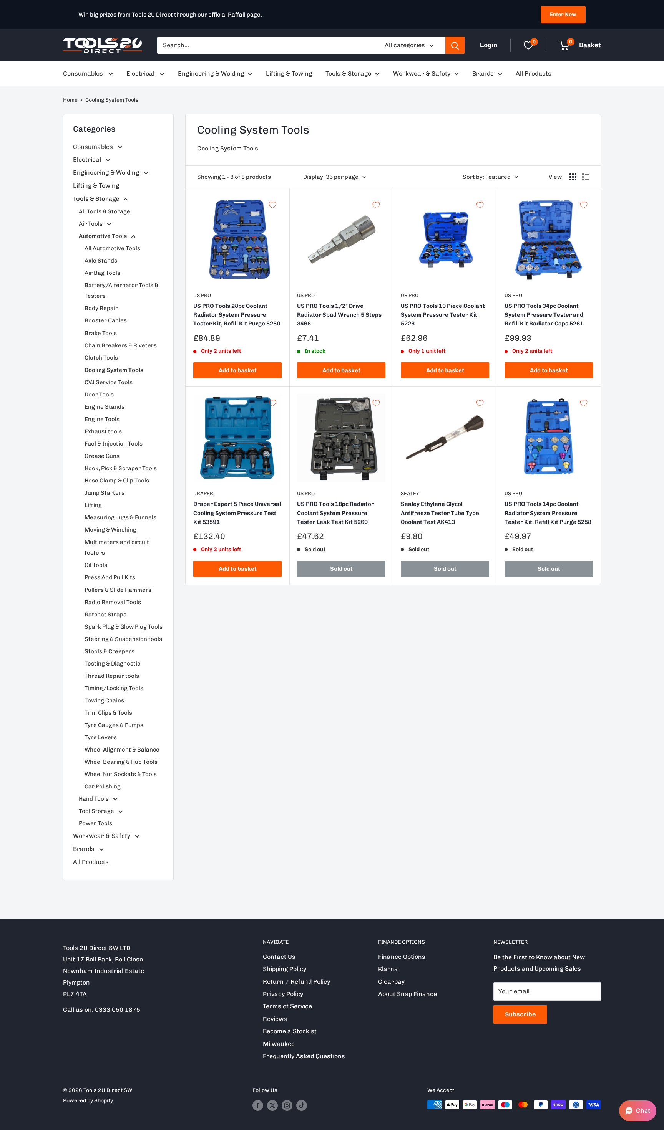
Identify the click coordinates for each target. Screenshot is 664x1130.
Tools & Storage (348, 73)
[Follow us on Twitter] (272, 1105)
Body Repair (101, 308)
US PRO (202, 295)
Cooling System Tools (112, 100)
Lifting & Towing (289, 73)
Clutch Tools (101, 357)
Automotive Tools (103, 236)
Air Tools (91, 223)
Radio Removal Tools (113, 602)
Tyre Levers (101, 737)
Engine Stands (104, 406)
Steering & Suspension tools (123, 639)
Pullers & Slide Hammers (118, 589)
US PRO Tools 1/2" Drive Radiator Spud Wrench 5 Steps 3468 (339, 314)
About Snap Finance (407, 994)
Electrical (141, 73)
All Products (533, 73)
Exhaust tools (103, 431)
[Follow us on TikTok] (301, 1105)
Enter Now (563, 14)
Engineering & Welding (211, 73)
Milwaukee (279, 1043)
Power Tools (95, 823)
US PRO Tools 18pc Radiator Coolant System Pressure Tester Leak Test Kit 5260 (335, 513)
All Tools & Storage (104, 211)
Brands (483, 73)
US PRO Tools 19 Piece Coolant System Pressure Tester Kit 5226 (443, 314)
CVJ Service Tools (109, 382)
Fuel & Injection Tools (114, 443)
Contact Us (279, 956)
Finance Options (401, 956)
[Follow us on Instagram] (287, 1105)
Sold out (341, 568)
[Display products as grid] (572, 176)
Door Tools (99, 394)
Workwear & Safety (421, 73)
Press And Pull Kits (110, 577)
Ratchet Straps (105, 614)
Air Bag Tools (102, 272)
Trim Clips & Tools (108, 712)
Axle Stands (101, 260)
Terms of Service (287, 1006)
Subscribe (520, 1014)
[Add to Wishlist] (272, 205)
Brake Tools (101, 333)
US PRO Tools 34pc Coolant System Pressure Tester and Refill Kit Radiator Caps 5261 (544, 314)
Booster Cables (106, 320)
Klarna (388, 969)
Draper (203, 493)
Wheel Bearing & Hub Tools (121, 761)
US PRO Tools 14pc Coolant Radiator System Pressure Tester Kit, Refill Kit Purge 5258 (548, 513)
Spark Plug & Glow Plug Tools (124, 626)
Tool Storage (97, 811)
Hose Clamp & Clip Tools (117, 480)
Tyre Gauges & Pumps (114, 725)
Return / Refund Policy (296, 981)
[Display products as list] (585, 176)
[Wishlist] (528, 45)
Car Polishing (103, 786)
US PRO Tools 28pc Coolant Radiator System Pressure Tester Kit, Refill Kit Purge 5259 (236, 314)
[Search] (455, 45)
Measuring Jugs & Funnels (120, 517)
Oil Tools (96, 565)
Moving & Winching (110, 529)
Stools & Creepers (109, 651)
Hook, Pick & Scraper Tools (121, 468)
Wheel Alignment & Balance (122, 749)
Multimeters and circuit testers (117, 547)
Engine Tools (102, 419)
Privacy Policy (283, 994)
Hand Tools (94, 798)
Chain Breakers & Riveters (121, 345)
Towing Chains (104, 700)
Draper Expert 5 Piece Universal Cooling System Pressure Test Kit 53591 (237, 513)
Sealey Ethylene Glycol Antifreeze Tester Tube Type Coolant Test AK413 (440, 513)
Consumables (84, 73)
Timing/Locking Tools (114, 688)
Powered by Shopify (88, 1100)
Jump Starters (104, 492)
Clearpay (391, 981)
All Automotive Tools (112, 248)
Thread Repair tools (112, 675)
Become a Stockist (290, 1031)
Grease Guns (102, 456)
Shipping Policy (284, 969)
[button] (637, 1110)
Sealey (410, 493)
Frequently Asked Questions (304, 1056)
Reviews (275, 1019)
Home (70, 100)
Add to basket (238, 370)
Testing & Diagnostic (112, 663)
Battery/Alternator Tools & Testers (121, 290)
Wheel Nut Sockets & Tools (121, 774)
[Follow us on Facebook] (257, 1105)
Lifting (93, 505)
